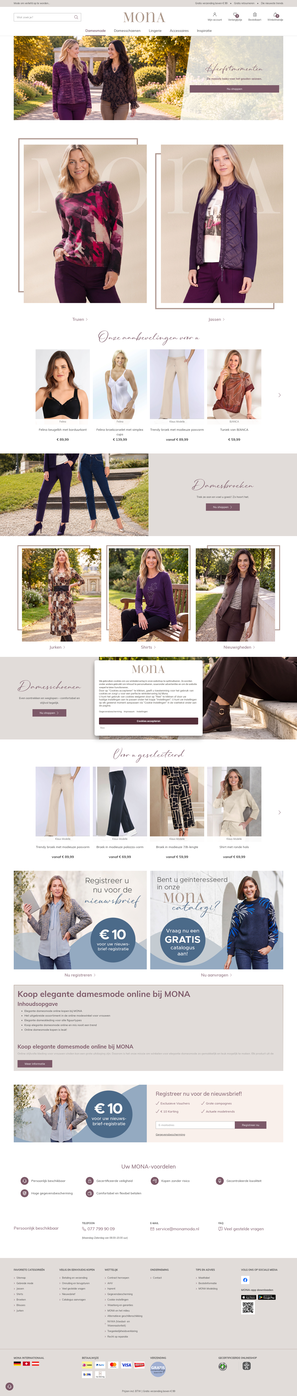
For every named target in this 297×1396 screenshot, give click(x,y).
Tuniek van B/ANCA (234, 430)
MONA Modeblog (208, 1288)
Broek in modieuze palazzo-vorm (120, 847)
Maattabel (204, 1277)
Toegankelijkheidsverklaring (122, 1331)
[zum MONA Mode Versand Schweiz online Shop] (26, 1364)
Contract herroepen (118, 1277)
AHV (110, 1283)
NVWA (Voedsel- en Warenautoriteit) (118, 1323)
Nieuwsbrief (68, 1294)
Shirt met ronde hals (234, 847)
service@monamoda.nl (177, 1228)
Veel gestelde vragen (244, 1228)
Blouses (20, 1305)
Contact (157, 1277)
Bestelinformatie (208, 1283)
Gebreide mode (24, 1283)
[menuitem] (95, 32)
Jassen (20, 1288)
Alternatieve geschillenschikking (124, 1316)
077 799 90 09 (101, 1228)
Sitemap (21, 1277)
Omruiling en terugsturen (76, 1283)
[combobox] (47, 17)
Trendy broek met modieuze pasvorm (177, 430)
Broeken (21, 1299)
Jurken (20, 1310)
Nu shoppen (234, 89)
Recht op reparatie (117, 1336)
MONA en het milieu (118, 1310)
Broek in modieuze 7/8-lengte (177, 847)
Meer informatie (35, 1063)
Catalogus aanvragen (74, 1299)
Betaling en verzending (74, 1277)
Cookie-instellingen (117, 1299)
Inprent (111, 1288)
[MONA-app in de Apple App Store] (248, 1297)
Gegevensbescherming (170, 1134)
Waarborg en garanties (120, 1305)
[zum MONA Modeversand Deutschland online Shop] (17, 1364)
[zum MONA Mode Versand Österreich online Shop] (35, 1364)
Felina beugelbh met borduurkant (63, 430)
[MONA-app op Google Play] (267, 1297)
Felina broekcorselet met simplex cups (119, 432)
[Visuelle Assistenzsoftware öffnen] (245, 1366)
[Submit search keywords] (76, 17)
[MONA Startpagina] (144, 17)
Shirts (19, 1294)
